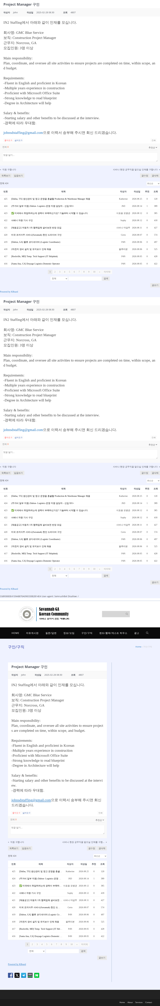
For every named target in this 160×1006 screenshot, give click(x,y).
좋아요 (8, 140)
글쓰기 (155, 285)
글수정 (145, 175)
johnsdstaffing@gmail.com (23, 133)
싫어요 (18, 140)
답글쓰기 (18, 175)
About (130, 1002)
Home (138, 646)
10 (94, 272)
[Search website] (147, 633)
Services (139, 1002)
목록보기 (6, 175)
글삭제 (155, 175)
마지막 (107, 272)
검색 (106, 278)
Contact (148, 1002)
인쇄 (154, 140)
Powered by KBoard (9, 292)
